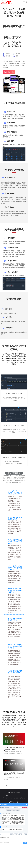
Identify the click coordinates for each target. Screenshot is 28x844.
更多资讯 (5, 785)
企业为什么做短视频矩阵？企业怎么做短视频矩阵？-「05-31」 (14, 748)
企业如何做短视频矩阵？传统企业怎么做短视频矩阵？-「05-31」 (14, 773)
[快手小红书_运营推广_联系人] (9, 72)
